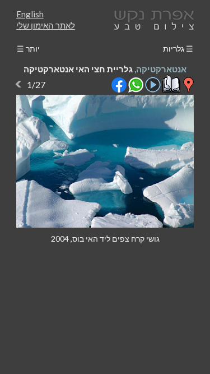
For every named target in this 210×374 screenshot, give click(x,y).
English (30, 14)
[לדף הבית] (152, 18)
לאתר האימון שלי (45, 25)
